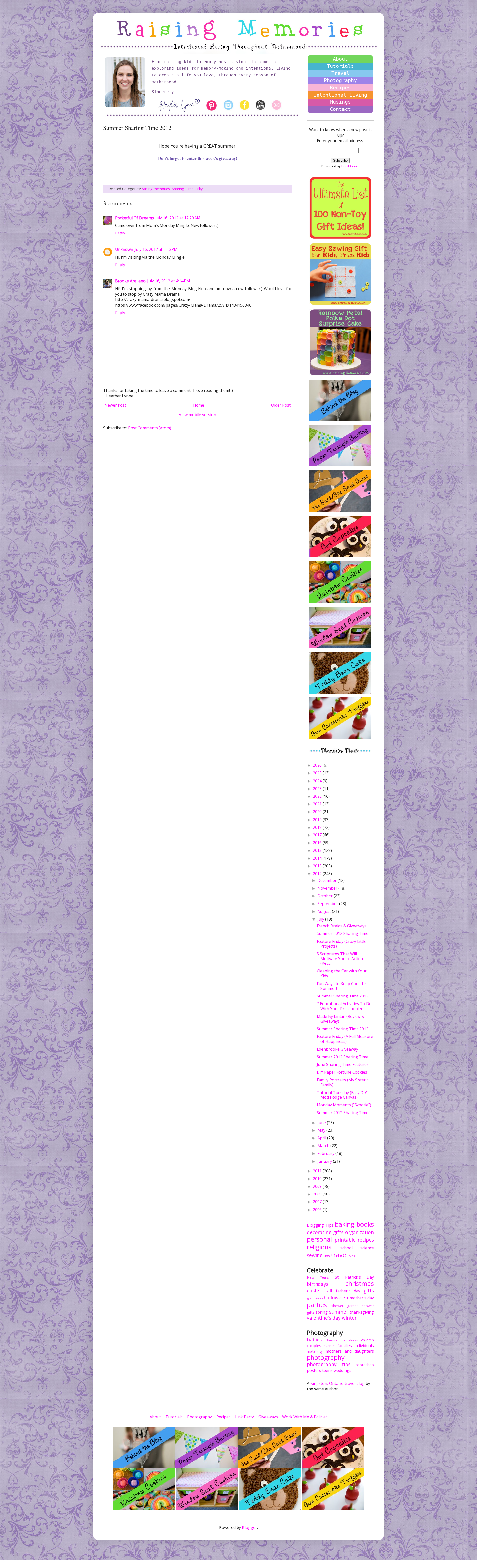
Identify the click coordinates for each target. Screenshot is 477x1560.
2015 (318, 850)
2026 (318, 765)
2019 (318, 819)
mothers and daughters (350, 1351)
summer (338, 1311)
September (328, 903)
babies (314, 1339)
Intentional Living (340, 95)
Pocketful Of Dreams (134, 218)
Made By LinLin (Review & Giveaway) (340, 1019)
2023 (318, 788)
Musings (340, 102)
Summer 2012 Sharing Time (342, 933)
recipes (366, 1239)
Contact (340, 109)
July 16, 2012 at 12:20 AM (177, 218)
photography (326, 1357)
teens (327, 1370)
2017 (318, 835)
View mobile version (197, 414)
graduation (315, 1298)
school (346, 1248)
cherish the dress (342, 1340)
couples (314, 1345)
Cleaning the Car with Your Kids (342, 973)
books (365, 1224)
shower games (344, 1305)
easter (314, 1290)
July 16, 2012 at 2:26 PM (156, 249)
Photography (340, 80)
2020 (318, 811)
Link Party (244, 1417)
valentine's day (324, 1317)
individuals (364, 1345)
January (325, 1161)
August (325, 911)
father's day (348, 1291)
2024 (318, 781)
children (367, 1340)
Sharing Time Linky (187, 188)
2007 (318, 1201)
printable (345, 1239)
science (367, 1248)
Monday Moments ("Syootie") (344, 1105)
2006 (318, 1209)
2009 (318, 1186)
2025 (318, 773)
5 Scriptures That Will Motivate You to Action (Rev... (340, 958)
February (326, 1153)
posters (314, 1370)
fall (328, 1290)
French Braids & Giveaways (341, 926)
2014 (318, 858)
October (326, 895)
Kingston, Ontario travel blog (337, 1383)
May (322, 1130)
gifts (338, 1232)
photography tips (328, 1364)
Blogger (249, 1527)
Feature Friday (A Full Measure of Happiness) (345, 1039)
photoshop (365, 1364)
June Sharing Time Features (343, 1064)
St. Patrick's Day (354, 1277)
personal (319, 1239)
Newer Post (115, 405)
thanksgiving (362, 1312)
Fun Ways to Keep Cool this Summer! (342, 986)
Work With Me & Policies (305, 1417)
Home (198, 405)
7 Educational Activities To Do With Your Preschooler (344, 1006)
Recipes (340, 88)
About (340, 59)
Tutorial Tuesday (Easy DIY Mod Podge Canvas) (342, 1095)
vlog (352, 1256)
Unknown (124, 249)
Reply (120, 233)
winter (349, 1317)
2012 (318, 873)
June (322, 1122)
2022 (318, 796)
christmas (359, 1283)
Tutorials (340, 66)
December (328, 880)
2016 (318, 842)
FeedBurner (350, 166)
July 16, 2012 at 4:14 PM (168, 281)
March (324, 1145)
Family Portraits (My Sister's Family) (343, 1082)
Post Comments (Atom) (149, 428)
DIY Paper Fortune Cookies (342, 1072)
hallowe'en (336, 1297)
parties (317, 1304)
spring (322, 1312)
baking (344, 1224)
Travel (340, 73)
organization (359, 1232)
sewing (314, 1255)
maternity (315, 1351)
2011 (318, 1171)
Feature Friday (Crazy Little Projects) (341, 944)
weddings (342, 1370)
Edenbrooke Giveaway (337, 1049)
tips (327, 1255)
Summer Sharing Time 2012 (342, 996)
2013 (318, 866)
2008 (318, 1194)
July (321, 919)
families (344, 1345)
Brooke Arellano (130, 281)
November (328, 888)
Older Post (281, 405)
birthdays (317, 1284)
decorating (319, 1232)
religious (319, 1247)
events (329, 1345)
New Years (318, 1277)
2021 (318, 804)
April (322, 1138)
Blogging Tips (320, 1225)
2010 (318, 1178)
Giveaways (268, 1417)
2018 (318, 827)
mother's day (362, 1298)
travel (339, 1254)
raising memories (156, 188)
